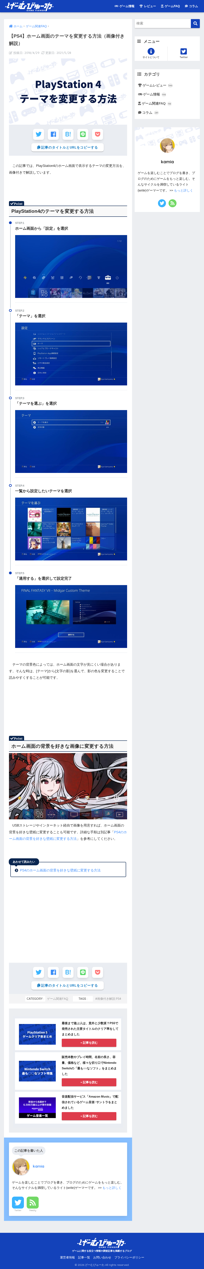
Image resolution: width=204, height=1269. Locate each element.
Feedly (32, 1210)
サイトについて (151, 57)
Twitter (18, 1210)
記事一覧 (84, 1257)
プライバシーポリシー (129, 1257)
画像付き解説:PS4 (109, 999)
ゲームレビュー (158, 85)
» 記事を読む (89, 1042)
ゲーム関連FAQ (57, 999)
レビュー (149, 6)
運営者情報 (67, 1257)
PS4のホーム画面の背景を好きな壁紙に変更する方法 (60, 870)
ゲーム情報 (126, 6)
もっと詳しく (112, 1187)
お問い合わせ (102, 1257)
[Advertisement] (81, 720)
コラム (193, 6)
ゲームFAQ (172, 6)
